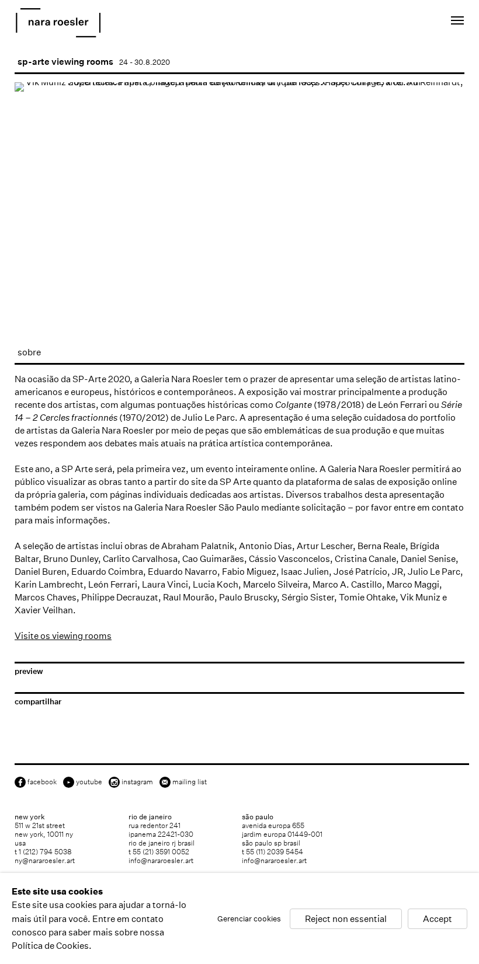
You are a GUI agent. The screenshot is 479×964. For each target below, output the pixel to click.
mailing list (189, 782)
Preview (29, 671)
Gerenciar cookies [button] (249, 918)
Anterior (35, 258)
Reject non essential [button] (346, 918)
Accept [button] (437, 918)
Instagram (137, 782)
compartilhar (38, 702)
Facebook (42, 782)
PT (416, 22)
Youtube (89, 782)
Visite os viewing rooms (63, 635)
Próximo (444, 258)
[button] (60, 295)
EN (400, 22)
